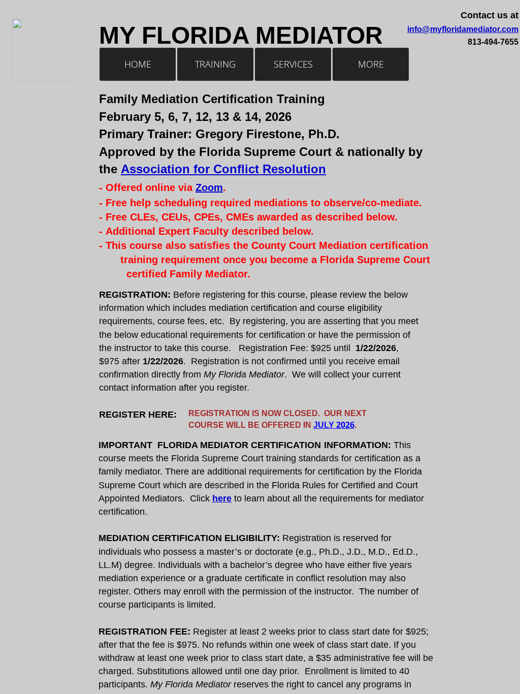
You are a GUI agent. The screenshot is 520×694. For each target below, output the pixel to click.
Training (215, 64)
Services (293, 64)
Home (137, 64)
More (371, 64)
